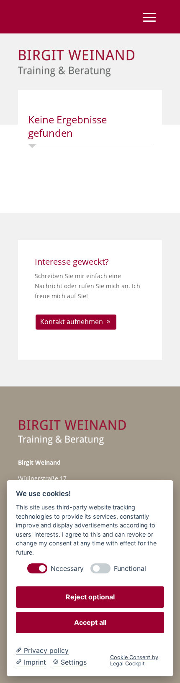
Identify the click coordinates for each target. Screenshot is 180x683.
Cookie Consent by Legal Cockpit (134, 660)
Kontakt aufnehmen (71, 321)
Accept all (90, 622)
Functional (130, 569)
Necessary (67, 569)
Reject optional (90, 597)
